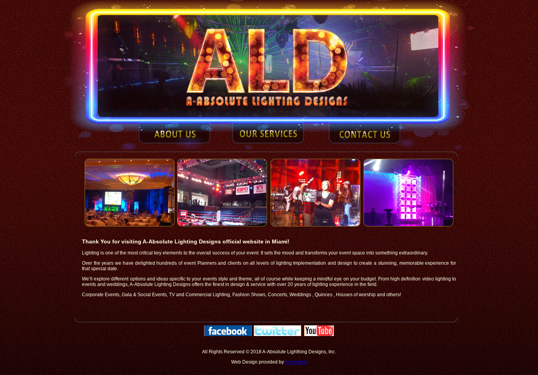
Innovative (296, 362)
